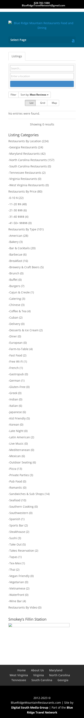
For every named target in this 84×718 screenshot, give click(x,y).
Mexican (15, 456)
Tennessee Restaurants (25, 173)
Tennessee (18, 680)
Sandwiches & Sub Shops (26, 494)
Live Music (16, 443)
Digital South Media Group (29, 707)
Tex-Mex (15, 563)
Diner (13, 336)
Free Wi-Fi (16, 361)
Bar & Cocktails (19, 248)
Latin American (19, 437)
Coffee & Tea (18, 311)
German (14, 380)
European (16, 343)
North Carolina (59, 675)
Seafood (14, 500)
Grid (42, 103)
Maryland (55, 670)
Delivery (14, 324)
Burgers (14, 286)
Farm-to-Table (19, 349)
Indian (13, 399)
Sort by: (33, 94)
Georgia (62, 680)
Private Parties (19, 475)
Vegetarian (16, 582)
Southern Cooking (21, 506)
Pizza (12, 469)
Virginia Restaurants (23, 179)
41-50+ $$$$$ (18, 223)
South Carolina (41, 680)
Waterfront (16, 595)
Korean (14, 424)
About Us (37, 670)
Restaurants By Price (22, 191)
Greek (13, 393)
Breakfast (15, 261)
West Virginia (19, 675)
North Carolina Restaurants (28, 160)
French (14, 368)
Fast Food (15, 355)
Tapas (13, 557)
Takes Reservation (21, 550)
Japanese (15, 412)
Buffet (13, 280)
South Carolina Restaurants (28, 166)
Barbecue (15, 254)
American (15, 236)
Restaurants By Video (22, 607)
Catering (15, 299)
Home (21, 670)
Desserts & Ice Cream (24, 330)
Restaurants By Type (22, 229)
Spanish (14, 519)
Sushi (13, 538)
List (31, 103)
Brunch (14, 273)
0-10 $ (13, 198)
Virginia (38, 675)
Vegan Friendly (19, 576)
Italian (13, 406)
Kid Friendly (17, 418)
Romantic (15, 487)
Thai (12, 569)
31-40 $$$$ (16, 217)
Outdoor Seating (20, 462)
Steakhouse (17, 532)
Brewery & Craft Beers (24, 267)
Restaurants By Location (24, 141)
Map (54, 103)
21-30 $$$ (16, 210)
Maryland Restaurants (24, 154)
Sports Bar (16, 525)
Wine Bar (15, 601)
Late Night (16, 431)
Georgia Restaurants (23, 147)
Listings (17, 56)
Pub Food (15, 481)
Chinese (14, 305)
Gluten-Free (17, 387)
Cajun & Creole (19, 292)
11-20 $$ (15, 204)
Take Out (15, 544)
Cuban (13, 317)
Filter (13, 94)
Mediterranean (19, 450)
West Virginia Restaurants (27, 185)
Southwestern (18, 513)
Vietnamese (17, 588)
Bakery (14, 242)
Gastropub (16, 374)
